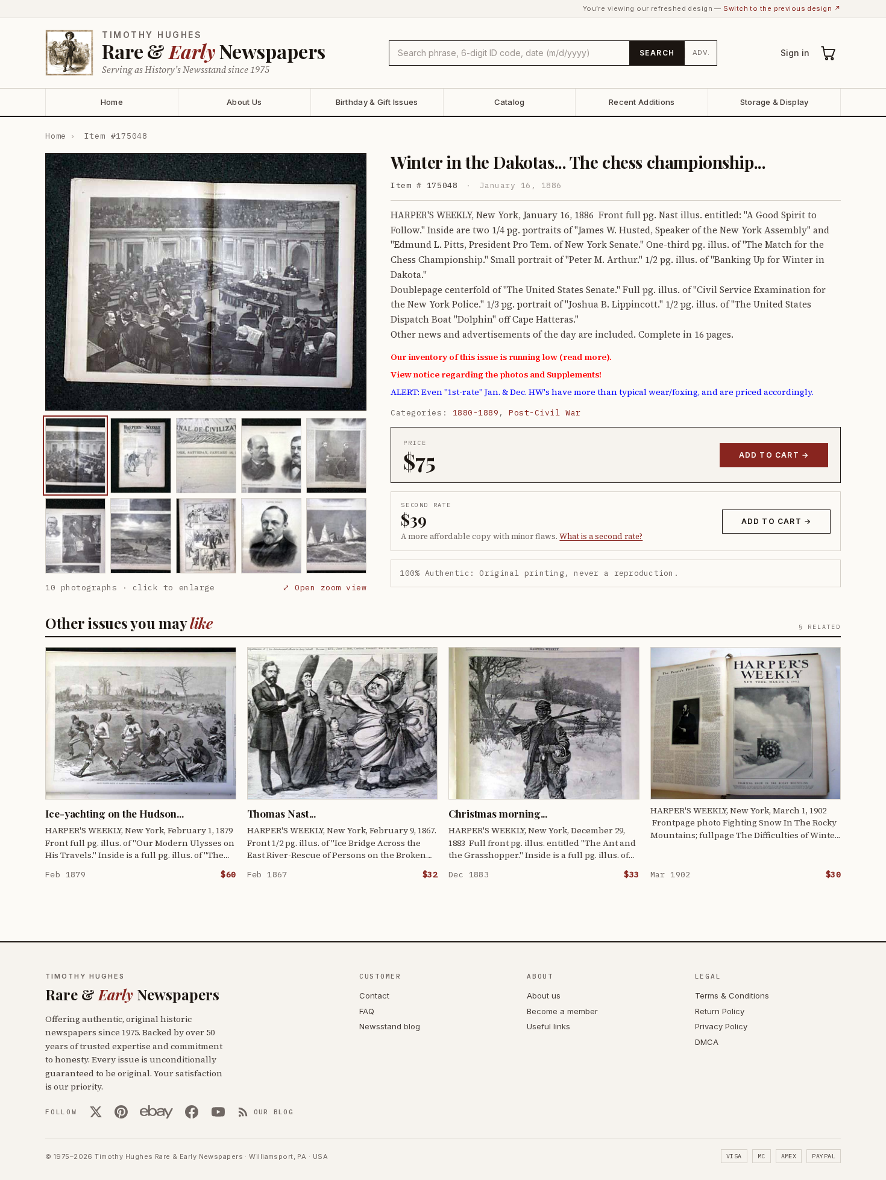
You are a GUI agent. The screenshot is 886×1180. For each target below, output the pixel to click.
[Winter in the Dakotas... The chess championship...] (75, 455)
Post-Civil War (544, 413)
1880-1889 (476, 413)
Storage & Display (774, 102)
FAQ (366, 1011)
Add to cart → (774, 454)
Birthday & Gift (377, 102)
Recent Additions (641, 102)
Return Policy (719, 1011)
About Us (244, 102)
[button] (205, 282)
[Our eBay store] (156, 1111)
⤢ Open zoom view (324, 587)
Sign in (795, 53)
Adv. (701, 52)
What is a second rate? (601, 536)
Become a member (562, 1011)
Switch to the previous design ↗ (782, 8)
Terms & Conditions (732, 995)
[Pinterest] (121, 1111)
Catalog (509, 102)
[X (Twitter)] (95, 1111)
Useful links (548, 1026)
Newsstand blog (389, 1026)
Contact (374, 995)
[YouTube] (218, 1111)
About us (544, 995)
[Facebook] (191, 1111)
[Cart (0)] (829, 53)
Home (112, 102)
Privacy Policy (721, 1026)
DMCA (706, 1042)
